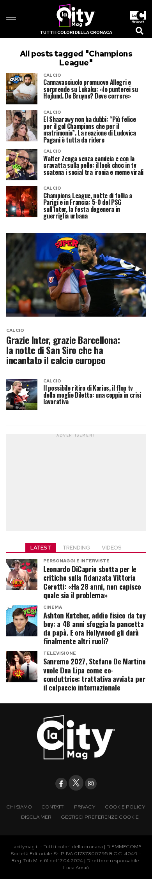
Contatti (53, 806)
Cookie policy (125, 806)
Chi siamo (19, 806)
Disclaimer (36, 817)
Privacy (84, 806)
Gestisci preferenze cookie (100, 817)
